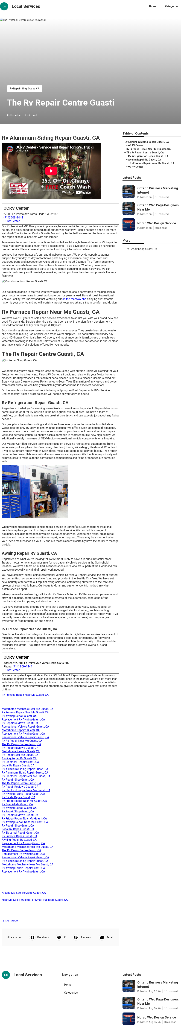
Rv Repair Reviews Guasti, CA (20, 723)
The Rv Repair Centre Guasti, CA (21, 744)
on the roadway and (74, 299)
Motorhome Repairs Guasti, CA (21, 730)
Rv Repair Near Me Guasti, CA (20, 755)
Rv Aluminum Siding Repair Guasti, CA (25, 769)
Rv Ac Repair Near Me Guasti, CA (22, 740)
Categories (171, 6)
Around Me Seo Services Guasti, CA (24, 892)
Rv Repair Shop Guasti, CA (18, 779)
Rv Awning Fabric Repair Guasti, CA (23, 793)
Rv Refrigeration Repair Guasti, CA (148, 156)
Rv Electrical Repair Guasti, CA (20, 762)
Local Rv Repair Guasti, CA (18, 765)
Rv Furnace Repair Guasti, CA (19, 836)
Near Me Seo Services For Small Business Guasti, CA (35, 899)
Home (152, 6)
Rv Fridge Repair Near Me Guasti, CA (24, 801)
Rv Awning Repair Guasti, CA (19, 716)
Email (110, 937)
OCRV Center (12, 221)
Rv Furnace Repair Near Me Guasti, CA (25, 694)
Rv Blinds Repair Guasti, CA (18, 797)
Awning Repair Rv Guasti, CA (19, 758)
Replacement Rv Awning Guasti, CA (23, 719)
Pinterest (86, 937)
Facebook (43, 937)
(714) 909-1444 (13, 217)
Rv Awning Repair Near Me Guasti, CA (25, 822)
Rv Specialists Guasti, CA (17, 804)
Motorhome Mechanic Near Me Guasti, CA (27, 709)
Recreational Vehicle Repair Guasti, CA (25, 726)
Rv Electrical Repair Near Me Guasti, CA (26, 776)
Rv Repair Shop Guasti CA (24, 88)
